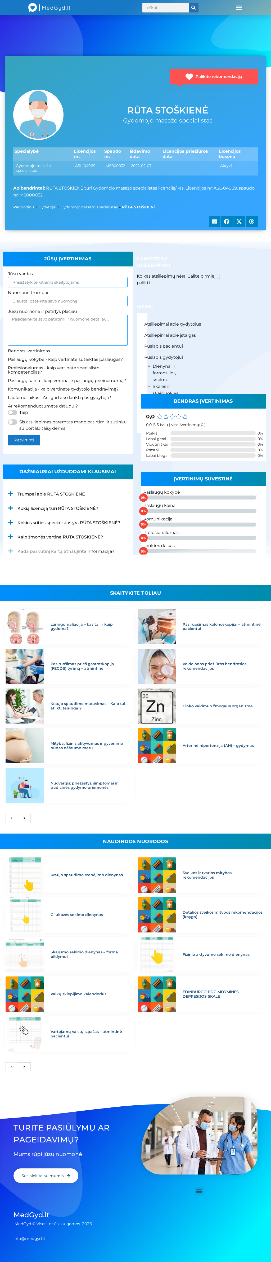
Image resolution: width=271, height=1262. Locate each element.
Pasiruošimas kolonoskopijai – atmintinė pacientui (222, 626)
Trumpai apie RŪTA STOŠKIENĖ (51, 494)
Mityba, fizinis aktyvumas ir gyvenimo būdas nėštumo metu (87, 745)
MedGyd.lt (31, 1215)
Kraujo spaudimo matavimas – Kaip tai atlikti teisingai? (88, 706)
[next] (24, 818)
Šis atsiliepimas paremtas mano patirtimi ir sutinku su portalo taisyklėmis (73, 425)
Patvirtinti (24, 439)
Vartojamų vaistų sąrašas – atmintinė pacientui (86, 1033)
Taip (23, 412)
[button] (239, 8)
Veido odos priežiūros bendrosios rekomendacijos (214, 666)
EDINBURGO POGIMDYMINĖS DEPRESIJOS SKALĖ (211, 994)
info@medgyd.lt (29, 1238)
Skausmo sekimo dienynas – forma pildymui (84, 954)
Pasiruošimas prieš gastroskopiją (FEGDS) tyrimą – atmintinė (82, 666)
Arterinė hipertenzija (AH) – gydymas (218, 745)
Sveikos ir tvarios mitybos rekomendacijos (207, 875)
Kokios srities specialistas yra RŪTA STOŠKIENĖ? (68, 522)
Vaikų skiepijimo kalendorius (78, 994)
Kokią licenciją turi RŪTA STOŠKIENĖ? (57, 508)
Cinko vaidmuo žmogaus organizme (218, 706)
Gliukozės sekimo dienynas (77, 914)
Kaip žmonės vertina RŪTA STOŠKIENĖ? (60, 537)
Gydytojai (47, 207)
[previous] (11, 818)
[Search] (193, 7)
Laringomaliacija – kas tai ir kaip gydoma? (82, 626)
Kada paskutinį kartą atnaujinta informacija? (65, 551)
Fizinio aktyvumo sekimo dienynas (216, 954)
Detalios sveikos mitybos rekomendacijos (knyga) (223, 914)
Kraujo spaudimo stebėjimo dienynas (87, 875)
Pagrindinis (23, 207)
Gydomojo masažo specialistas (89, 207)
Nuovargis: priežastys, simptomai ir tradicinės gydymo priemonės (84, 785)
